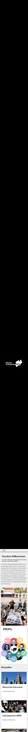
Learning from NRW (11, 715)
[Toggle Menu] (4, 550)
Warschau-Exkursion (12, 687)
